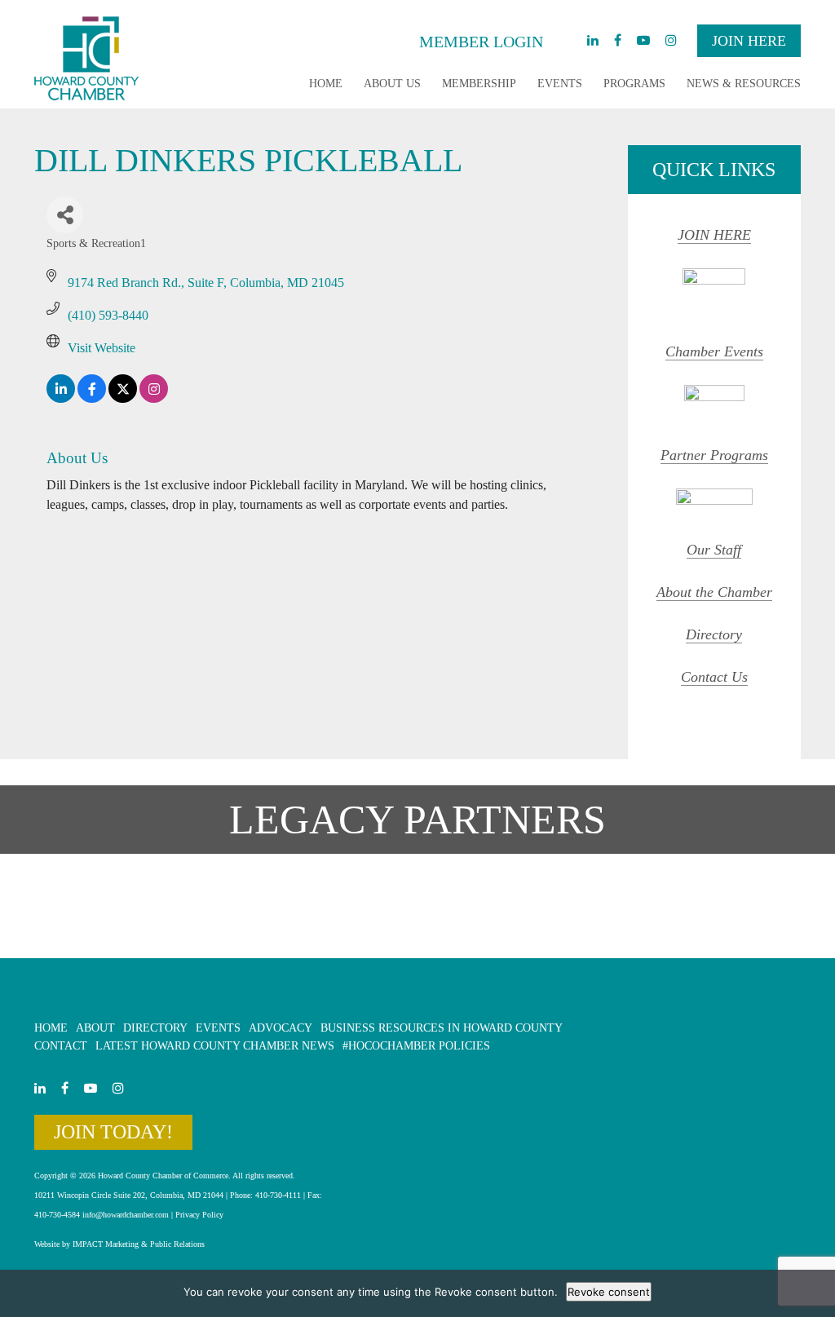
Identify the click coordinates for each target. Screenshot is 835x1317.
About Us (392, 83)
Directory (714, 634)
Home (325, 83)
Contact (60, 1046)
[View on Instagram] (153, 398)
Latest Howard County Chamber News (214, 1046)
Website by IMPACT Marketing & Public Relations (119, 1244)
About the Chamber (714, 592)
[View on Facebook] (91, 398)
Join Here (749, 41)
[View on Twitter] (122, 398)
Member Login (481, 42)
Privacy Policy (199, 1214)
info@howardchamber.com (125, 1214)
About (95, 1028)
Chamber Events (714, 351)
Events (559, 83)
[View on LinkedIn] (60, 398)
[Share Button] (64, 215)
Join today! (113, 1131)
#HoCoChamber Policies (416, 1046)
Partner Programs (714, 455)
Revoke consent (609, 1291)
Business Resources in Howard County (441, 1028)
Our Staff (714, 549)
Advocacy (280, 1028)
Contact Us (714, 677)
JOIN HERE (714, 235)
